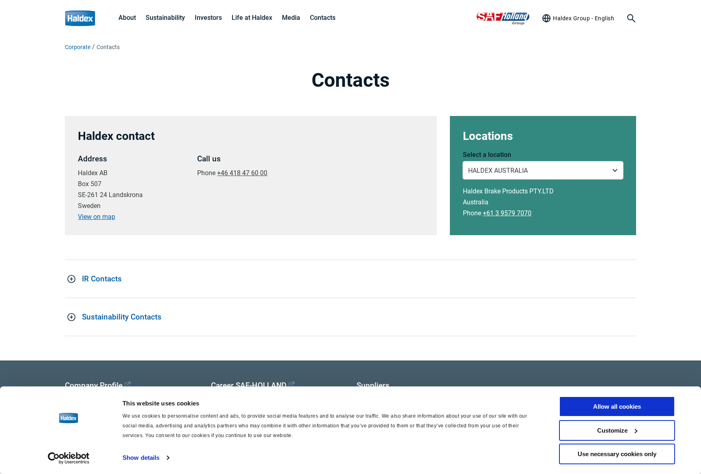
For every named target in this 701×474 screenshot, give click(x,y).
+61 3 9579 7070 (507, 213)
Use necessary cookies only (617, 453)
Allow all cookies (617, 406)
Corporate (77, 47)
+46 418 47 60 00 (242, 173)
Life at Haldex (252, 17)
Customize (612, 430)
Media (291, 17)
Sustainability (165, 17)
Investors (208, 17)
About (127, 17)
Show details (141, 457)
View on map (96, 217)
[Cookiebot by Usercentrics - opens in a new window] (68, 458)
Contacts (322, 17)
